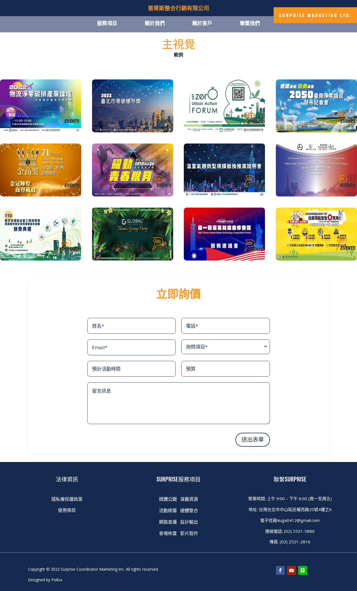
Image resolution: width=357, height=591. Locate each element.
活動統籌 (168, 510)
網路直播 (168, 521)
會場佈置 (168, 533)
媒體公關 (168, 498)
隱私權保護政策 (67, 498)
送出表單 (253, 439)
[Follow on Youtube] (51, 27)
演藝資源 (189, 498)
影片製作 (189, 533)
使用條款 (67, 510)
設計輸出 (189, 521)
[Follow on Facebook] (40, 27)
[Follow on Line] (62, 27)
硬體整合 (189, 510)
